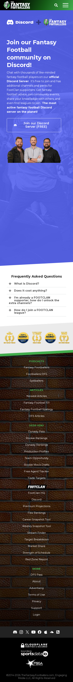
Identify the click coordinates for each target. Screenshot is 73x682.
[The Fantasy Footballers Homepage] (16, 5)
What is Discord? (26, 283)
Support (36, 608)
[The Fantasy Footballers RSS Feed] (58, 632)
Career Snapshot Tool (36, 519)
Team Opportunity (36, 458)
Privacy (36, 601)
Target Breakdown (36, 539)
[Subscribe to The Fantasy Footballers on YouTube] (33, 632)
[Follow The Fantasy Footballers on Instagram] (21, 632)
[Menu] (65, 5)
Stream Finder (36, 532)
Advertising (36, 588)
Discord (36, 499)
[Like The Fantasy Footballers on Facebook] (39, 632)
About (36, 581)
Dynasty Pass (36, 431)
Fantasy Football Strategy (36, 409)
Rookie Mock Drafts (36, 464)
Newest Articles (36, 396)
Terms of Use (36, 594)
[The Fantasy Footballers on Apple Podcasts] (45, 632)
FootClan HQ (36, 492)
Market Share (36, 546)
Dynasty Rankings (36, 444)
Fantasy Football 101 (37, 402)
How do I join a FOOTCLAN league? (33, 311)
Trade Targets (36, 478)
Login (36, 614)
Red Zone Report (36, 559)
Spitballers (36, 380)
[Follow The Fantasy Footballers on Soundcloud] (52, 632)
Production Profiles (36, 451)
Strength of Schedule (36, 552)
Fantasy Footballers (36, 367)
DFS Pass (36, 574)
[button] (36, 283)
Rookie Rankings (36, 438)
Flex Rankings (36, 512)
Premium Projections (36, 506)
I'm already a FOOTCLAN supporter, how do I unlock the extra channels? (34, 300)
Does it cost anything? (30, 290)
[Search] (56, 5)
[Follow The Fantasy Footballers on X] (27, 632)
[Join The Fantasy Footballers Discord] (15, 632)
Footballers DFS (36, 374)
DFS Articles (36, 416)
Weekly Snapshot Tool (36, 526)
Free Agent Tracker (36, 471)
